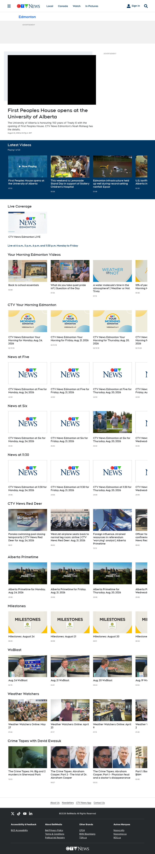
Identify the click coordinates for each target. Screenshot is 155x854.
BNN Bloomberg (87, 834)
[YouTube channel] (25, 813)
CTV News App (83, 802)
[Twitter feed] (13, 813)
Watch (77, 6)
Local (49, 6)
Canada (63, 6)
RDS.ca (117, 837)
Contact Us (99, 802)
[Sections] (9, 6)
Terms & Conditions (54, 834)
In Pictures (91, 6)
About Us (54, 802)
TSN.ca (83, 837)
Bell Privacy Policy (54, 830)
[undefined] (27, 172)
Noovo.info (119, 830)
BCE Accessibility (19, 830)
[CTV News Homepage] (28, 6)
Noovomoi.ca (120, 834)
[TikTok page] (19, 813)
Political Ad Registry (55, 837)
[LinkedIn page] (31, 813)
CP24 (82, 830)
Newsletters (68, 802)
